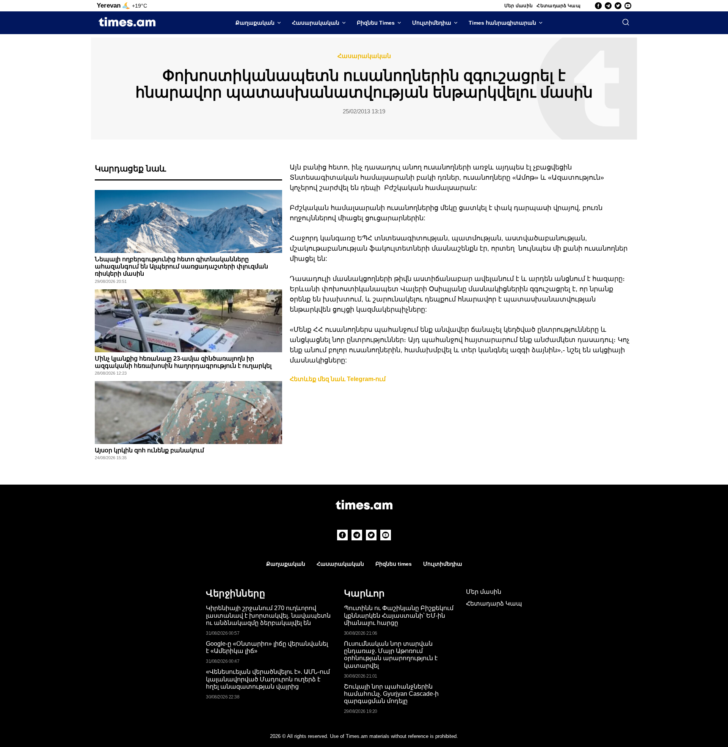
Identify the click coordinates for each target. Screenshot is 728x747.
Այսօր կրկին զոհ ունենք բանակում (149, 450)
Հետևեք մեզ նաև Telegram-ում (338, 379)
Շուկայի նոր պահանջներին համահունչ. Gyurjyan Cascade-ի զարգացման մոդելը (391, 693)
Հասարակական (315, 23)
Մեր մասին (518, 5)
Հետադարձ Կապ (559, 5)
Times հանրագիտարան (502, 23)
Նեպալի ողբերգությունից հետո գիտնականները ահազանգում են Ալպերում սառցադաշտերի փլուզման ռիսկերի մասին (181, 266)
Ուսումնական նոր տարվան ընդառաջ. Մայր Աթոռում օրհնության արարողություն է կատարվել (391, 654)
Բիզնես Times (376, 23)
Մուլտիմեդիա (431, 23)
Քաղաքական (255, 23)
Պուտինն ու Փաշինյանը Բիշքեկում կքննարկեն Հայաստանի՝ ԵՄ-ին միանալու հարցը (398, 615)
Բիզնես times (393, 564)
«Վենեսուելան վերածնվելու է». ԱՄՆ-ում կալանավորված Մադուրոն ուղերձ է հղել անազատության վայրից (268, 679)
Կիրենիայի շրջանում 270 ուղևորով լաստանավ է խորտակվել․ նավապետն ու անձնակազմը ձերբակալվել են (268, 615)
